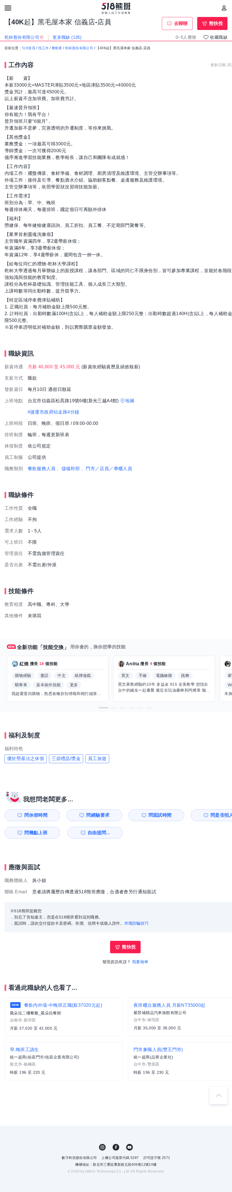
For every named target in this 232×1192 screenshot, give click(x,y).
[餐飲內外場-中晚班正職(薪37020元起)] (63, 1017)
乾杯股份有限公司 (79, 48)
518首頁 (28, 48)
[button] (103, 707)
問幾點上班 (36, 832)
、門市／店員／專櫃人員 (106, 468)
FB (116, 1147)
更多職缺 (67, 37)
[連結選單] (8, 8)
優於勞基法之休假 (25, 758)
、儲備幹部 (68, 468)
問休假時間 (36, 815)
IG (102, 1147)
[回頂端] (218, 1095)
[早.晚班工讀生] (63, 1061)
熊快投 (216, 23)
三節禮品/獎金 (66, 758)
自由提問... (99, 832)
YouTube (129, 1147)
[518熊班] (116, 8)
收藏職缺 (218, 37)
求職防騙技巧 (136, 923)
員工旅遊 (97, 758)
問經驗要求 (97, 815)
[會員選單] (224, 8)
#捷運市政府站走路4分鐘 (54, 412)
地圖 (129, 400)
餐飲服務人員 (41, 468)
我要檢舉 (140, 961)
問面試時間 (160, 815)
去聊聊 (181, 23)
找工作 (43, 48)
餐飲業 (57, 48)
